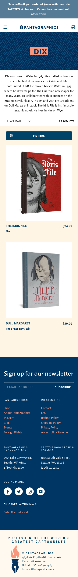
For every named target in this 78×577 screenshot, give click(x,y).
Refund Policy (49, 418)
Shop (7, 408)
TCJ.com (9, 418)
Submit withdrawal (16, 512)
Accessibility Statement (55, 432)
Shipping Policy (51, 422)
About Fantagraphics (17, 413)
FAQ (43, 413)
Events (8, 427)
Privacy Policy (49, 427)
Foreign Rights (13, 432)
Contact (46, 408)
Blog (7, 422)
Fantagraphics (40, 553)
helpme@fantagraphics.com (38, 569)
